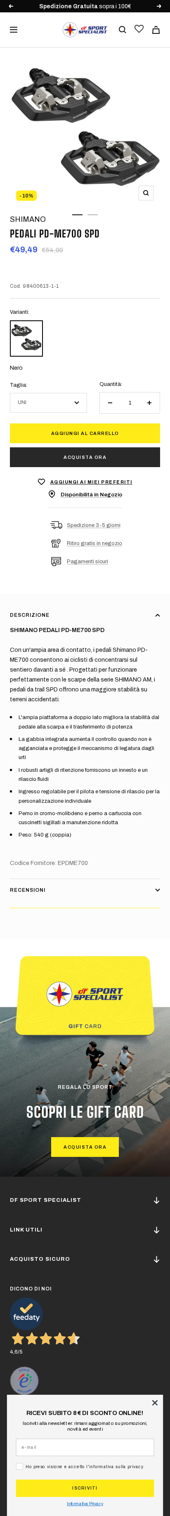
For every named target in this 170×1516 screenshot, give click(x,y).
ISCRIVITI (84, 1488)
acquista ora (85, 1147)
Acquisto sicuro (40, 1259)
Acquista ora (85, 457)
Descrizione (30, 615)
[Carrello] (156, 30)
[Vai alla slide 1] (77, 214)
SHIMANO (28, 219)
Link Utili (26, 1230)
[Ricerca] (122, 29)
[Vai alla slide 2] (92, 214)
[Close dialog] (154, 1402)
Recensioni (27, 890)
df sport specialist (45, 1200)
